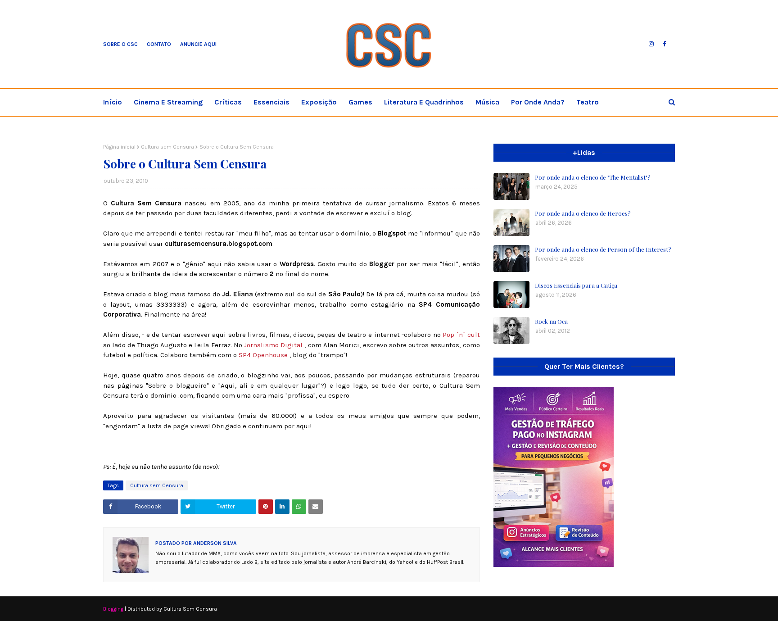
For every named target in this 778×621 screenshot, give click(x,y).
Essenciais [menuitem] (271, 102)
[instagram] (651, 44)
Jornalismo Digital (274, 345)
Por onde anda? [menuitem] (538, 102)
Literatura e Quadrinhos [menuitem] (424, 102)
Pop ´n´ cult (461, 335)
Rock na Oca (551, 321)
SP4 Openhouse (264, 355)
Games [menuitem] (360, 102)
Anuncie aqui (198, 44)
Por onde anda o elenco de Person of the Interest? (603, 249)
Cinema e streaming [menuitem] (168, 102)
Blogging (113, 609)
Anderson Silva (214, 543)
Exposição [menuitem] (319, 102)
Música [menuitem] (487, 102)
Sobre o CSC (120, 44)
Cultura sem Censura (167, 147)
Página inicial (119, 147)
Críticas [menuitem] (228, 102)
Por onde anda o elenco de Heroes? (583, 213)
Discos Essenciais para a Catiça (576, 285)
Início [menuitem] (112, 102)
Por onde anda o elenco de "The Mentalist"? (593, 177)
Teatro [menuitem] (587, 102)
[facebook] (664, 44)
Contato (159, 44)
